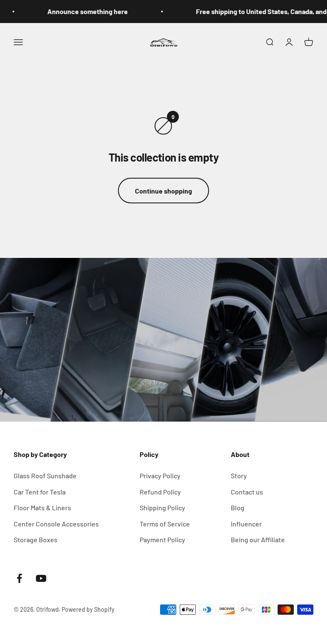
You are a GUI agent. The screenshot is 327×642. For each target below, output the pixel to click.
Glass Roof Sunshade (45, 475)
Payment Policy (162, 539)
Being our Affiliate (258, 539)
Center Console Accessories (56, 524)
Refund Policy (160, 492)
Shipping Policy (162, 507)
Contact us (247, 492)
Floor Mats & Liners (42, 507)
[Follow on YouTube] (41, 578)
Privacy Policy (160, 475)
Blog (237, 507)
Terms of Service (165, 524)
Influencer (246, 524)
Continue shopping (163, 191)
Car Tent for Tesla (40, 492)
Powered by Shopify (88, 609)
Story (239, 475)
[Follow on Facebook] (19, 578)
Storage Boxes (35, 539)
